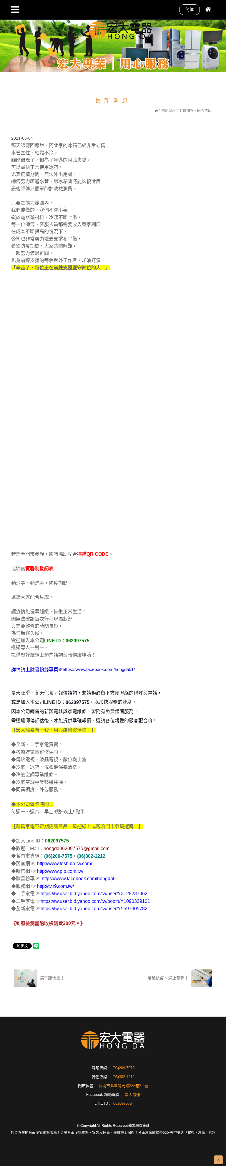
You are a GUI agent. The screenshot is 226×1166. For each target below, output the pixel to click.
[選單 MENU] (15, 9)
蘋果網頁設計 (138, 1126)
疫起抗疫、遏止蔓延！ (168, 978)
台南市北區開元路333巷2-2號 (123, 1085)
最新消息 (169, 111)
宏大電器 (132, 1094)
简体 (189, 9)
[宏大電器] (120, 29)
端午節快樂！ (51, 978)
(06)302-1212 (123, 1077)
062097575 (122, 1103)
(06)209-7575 (123, 1068)
